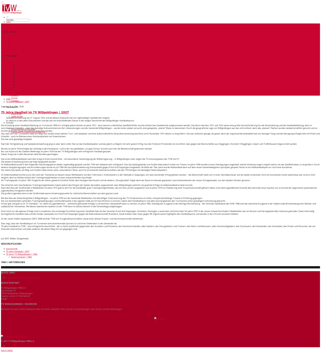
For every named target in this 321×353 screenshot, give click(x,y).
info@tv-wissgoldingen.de (20, 299)
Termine (15, 41)
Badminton (21, 64)
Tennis (14, 98)
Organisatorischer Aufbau (23, 43)
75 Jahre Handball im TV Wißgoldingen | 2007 (35, 112)
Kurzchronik (12, 248)
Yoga (18, 84)
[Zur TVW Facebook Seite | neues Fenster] (160, 325)
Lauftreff (20, 76)
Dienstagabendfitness (26, 67)
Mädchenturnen (23, 78)
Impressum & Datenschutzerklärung (23, 277)
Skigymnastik (22, 81)
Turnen (14, 62)
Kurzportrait (17, 38)
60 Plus (14, 89)
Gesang (14, 95)
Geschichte (16, 46)
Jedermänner (22, 73)
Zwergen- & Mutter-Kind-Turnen (31, 87)
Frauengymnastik (24, 70)
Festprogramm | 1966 (21, 257)
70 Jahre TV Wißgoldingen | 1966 (21, 254)
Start (8, 21)
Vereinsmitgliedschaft (21, 49)
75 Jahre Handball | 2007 (17, 101)
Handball (15, 92)
